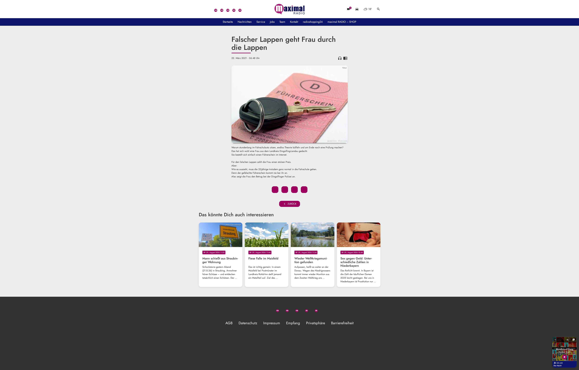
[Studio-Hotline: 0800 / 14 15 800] (208, 9)
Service (260, 22)
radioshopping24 (313, 22)
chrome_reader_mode (345, 58)
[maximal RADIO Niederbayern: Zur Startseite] (289, 9)
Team (282, 22)
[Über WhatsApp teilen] (294, 189)
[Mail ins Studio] (202, 9)
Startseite (228, 22)
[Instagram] (226, 9)
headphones (340, 58)
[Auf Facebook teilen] (275, 189)
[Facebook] (220, 9)
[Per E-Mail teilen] (304, 189)
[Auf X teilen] (284, 189)
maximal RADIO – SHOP (342, 22)
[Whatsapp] (214, 9)
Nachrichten (245, 22)
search (378, 9)
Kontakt (294, 22)
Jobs (272, 22)
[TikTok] (244, 9)
